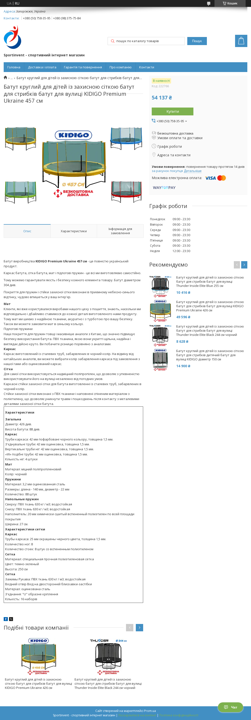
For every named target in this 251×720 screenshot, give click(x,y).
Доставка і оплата (42, 67)
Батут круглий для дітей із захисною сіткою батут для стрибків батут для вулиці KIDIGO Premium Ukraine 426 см (38, 683)
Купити (172, 111)
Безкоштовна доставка (175, 133)
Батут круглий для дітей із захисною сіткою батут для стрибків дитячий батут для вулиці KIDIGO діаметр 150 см (210, 355)
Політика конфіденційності (178, 715)
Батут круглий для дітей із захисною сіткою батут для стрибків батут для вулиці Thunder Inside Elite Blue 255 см (210, 281)
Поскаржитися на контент (137, 715)
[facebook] (6, 619)
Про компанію (121, 67)
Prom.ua (150, 711)
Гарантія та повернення (83, 67)
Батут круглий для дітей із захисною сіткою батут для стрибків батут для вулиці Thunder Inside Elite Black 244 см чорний (108, 683)
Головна (13, 67)
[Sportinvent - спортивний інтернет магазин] (12, 37)
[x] (11, 619)
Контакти (146, 67)
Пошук (197, 41)
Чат (234, 707)
